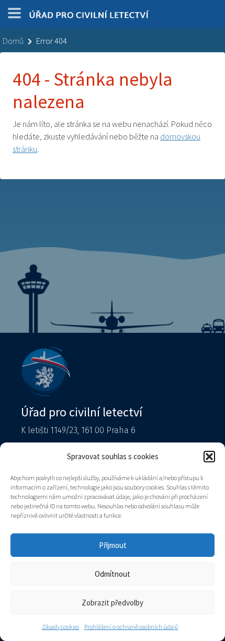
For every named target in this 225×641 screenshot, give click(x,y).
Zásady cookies (60, 627)
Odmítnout (112, 574)
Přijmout (113, 545)
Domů (13, 41)
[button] (209, 456)
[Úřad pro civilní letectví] (89, 16)
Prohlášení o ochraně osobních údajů (131, 627)
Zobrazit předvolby (112, 603)
